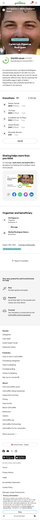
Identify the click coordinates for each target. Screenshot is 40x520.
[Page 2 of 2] (21, 50)
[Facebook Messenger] (26, 194)
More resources (8, 434)
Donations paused (21, 40)
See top (33, 98)
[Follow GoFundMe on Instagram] (16, 451)
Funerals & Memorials (26, 245)
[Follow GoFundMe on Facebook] (4, 451)
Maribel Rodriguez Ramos (18, 232)
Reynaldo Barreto (15, 132)
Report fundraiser (21, 261)
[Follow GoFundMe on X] (12, 451)
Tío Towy (11, 110)
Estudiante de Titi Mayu (17, 118)
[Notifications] (31, 3)
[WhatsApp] (20, 194)
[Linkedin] (31, 194)
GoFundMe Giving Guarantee (19, 315)
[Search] (4, 3)
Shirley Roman (13, 125)
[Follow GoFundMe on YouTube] (8, 451)
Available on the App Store (20, 457)
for (21, 10)
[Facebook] (14, 194)
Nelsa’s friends (13, 103)
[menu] (36, 3)
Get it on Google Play (8, 457)
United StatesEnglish (21, 445)
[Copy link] (8, 194)
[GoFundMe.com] (20, 3)
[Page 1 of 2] (19, 50)
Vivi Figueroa (13, 218)
